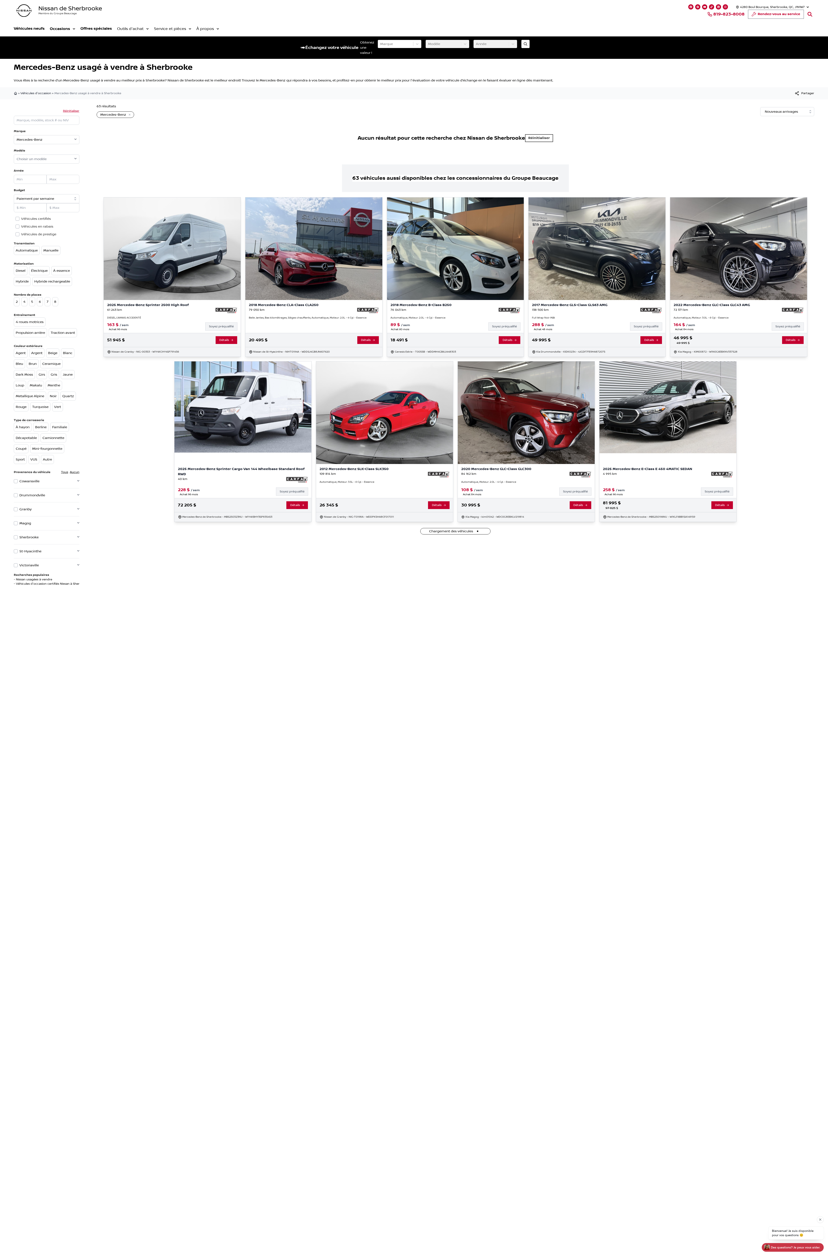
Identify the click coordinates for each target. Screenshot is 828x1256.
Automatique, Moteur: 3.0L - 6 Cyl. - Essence (701, 317)
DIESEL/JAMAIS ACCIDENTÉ (124, 317)
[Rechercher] (810, 14)
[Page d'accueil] (16, 93)
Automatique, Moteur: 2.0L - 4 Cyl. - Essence (417, 317)
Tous (64, 472)
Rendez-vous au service (779, 14)
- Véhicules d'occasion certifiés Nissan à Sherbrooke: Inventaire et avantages (70, 584)
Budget (19, 190)
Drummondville (32, 495)
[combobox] (380, 44)
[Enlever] (128, 115)
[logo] (23, 10)
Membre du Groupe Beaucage (57, 13)
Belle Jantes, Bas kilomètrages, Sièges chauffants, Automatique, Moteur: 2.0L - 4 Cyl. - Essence (308, 317)
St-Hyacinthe (30, 551)
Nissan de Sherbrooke (70, 8)
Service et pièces (170, 29)
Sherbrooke (29, 537)
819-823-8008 (729, 14)
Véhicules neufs (29, 28)
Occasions (60, 29)
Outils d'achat (130, 29)
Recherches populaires (31, 575)
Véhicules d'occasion (35, 93)
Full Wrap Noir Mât (543, 317)
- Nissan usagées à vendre (33, 579)
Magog (25, 523)
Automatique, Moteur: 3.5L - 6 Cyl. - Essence (347, 482)
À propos (205, 29)
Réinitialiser (71, 111)
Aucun (74, 472)
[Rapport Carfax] (226, 310)
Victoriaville (29, 565)
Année (19, 170)
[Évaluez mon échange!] (525, 44)
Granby (25, 509)
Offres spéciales (96, 28)
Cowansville (29, 481)
